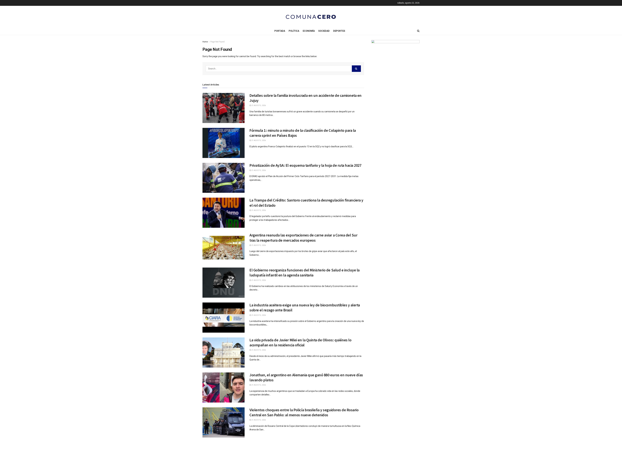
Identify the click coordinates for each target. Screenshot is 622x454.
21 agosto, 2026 (258, 105)
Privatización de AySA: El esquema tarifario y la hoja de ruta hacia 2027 (305, 165)
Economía (309, 31)
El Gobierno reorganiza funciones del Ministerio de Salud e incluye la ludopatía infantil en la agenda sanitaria (304, 273)
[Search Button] (356, 68)
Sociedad (324, 31)
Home (205, 42)
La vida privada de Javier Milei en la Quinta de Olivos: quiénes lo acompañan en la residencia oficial (300, 342)
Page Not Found (217, 42)
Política (294, 31)
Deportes (339, 31)
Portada (279, 31)
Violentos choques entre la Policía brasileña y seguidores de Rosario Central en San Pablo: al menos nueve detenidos (303, 412)
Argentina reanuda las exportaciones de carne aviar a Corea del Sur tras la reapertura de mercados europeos (303, 238)
